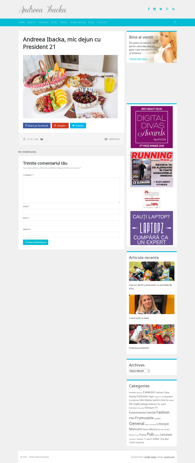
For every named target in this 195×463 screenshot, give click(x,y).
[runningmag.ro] (151, 169)
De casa (169, 400)
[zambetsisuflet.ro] (152, 198)
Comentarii (114, 139)
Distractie (133, 408)
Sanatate (166, 434)
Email (26, 218)
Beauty (31, 22)
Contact (102, 22)
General (136, 423)
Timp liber (164, 439)
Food (54, 22)
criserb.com (169, 457)
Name (26, 206)
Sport (149, 438)
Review (157, 435)
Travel (63, 22)
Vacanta (140, 442)
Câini (141, 400)
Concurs (142, 396)
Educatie (141, 408)
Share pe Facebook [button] (38, 125)
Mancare (135, 429)
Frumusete (144, 417)
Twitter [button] (79, 125)
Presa (142, 434)
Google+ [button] (61, 125)
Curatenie (134, 400)
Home (21, 22)
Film (131, 418)
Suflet (156, 438)
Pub (150, 434)
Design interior (149, 404)
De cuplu (134, 404)
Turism (132, 442)
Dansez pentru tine (155, 400)
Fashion (44, 22)
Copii (150, 396)
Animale (132, 392)
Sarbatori (132, 439)
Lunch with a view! (139, 318)
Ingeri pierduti (150, 424)
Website (27, 229)
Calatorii (149, 392)
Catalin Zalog (150, 457)
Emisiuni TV (151, 407)
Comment (28, 175)
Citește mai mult (138, 58)
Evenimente (137, 412)
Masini (146, 429)
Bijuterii (139, 393)
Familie (151, 412)
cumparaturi (167, 396)
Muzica (153, 429)
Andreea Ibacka (42, 9)
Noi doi (161, 429)
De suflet (161, 404)
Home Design (78, 22)
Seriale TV (141, 439)
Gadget (157, 418)
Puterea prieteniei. (139, 347)
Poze (136, 435)
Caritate (159, 392)
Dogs (91, 22)
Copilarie (157, 397)
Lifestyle (163, 424)
